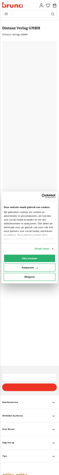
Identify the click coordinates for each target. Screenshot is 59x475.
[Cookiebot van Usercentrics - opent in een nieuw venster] (42, 196)
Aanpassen (28, 267)
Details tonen (42, 248)
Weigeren (29, 277)
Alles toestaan (29, 258)
